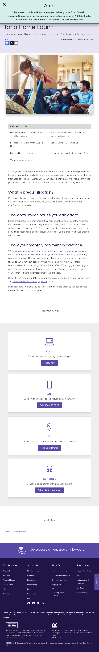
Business (6, 575)
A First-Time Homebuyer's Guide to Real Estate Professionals (69, 134)
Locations (31, 580)
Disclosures (81, 588)
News (29, 589)
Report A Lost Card (84, 571)
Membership (32, 584)
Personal (6, 571)
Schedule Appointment (49, 490)
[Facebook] (28, 603)
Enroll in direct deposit (61, 575)
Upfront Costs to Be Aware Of (64, 142)
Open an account (59, 580)
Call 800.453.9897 (49, 405)
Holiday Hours (33, 571)
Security (80, 575)
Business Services (10, 594)
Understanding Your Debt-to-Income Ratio (69, 153)
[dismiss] (4, 4)
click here (18, 286)
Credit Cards (8, 584)
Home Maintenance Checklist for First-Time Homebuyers (27, 134)
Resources (31, 594)
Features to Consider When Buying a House (26, 144)
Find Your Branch (49, 447)
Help (29, 598)
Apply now (49, 362)
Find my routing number (61, 571)
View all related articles (21, 160)
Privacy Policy (82, 592)
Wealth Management (11, 589)
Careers (30, 575)
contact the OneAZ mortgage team (30, 281)
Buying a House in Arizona (21, 153)
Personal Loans (9, 580)
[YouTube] (33, 603)
